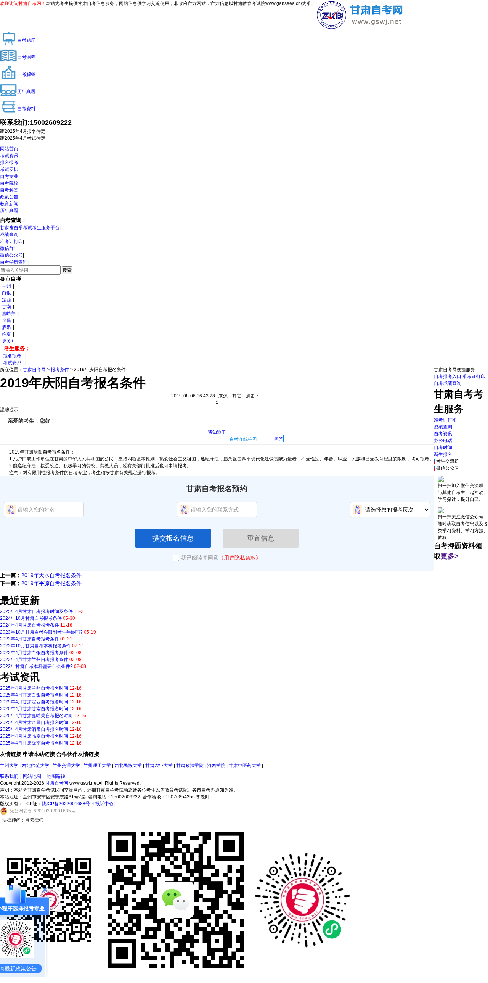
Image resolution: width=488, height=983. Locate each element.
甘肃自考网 (34, 369)
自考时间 (443, 447)
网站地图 (32, 776)
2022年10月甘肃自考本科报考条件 (35, 645)
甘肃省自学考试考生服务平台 (29, 227)
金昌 (6, 320)
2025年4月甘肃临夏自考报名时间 (34, 736)
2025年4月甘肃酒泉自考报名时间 (34, 729)
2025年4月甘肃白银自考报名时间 (34, 695)
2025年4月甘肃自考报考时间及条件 (36, 611)
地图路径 (56, 776)
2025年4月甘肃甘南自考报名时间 (34, 708)
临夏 (6, 334)
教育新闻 (9, 203)
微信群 (7, 248)
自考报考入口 (447, 376)
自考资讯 (443, 433)
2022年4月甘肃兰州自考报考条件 (34, 659)
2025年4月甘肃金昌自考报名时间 (34, 722)
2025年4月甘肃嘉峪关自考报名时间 (36, 715)
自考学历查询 (13, 262)
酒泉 (6, 327)
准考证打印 (11, 241)
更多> (450, 556)
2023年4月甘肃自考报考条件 (29, 639)
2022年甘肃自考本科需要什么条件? (36, 666)
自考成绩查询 (447, 383)
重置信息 (260, 538)
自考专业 (9, 176)
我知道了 (217, 432)
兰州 (6, 286)
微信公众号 (11, 255)
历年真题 (9, 210)
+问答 (277, 439)
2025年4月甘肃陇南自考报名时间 (34, 743)
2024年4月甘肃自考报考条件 (29, 625)
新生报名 (443, 454)
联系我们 (9, 776)
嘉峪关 (9, 313)
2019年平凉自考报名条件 (51, 583)
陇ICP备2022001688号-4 (68, 803)
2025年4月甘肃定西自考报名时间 (34, 702)
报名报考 (9, 162)
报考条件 (60, 369)
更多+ (8, 341)
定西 (6, 299)
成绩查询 (9, 234)
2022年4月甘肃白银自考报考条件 (34, 652)
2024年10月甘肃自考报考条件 (31, 618)
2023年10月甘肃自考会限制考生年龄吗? (41, 632)
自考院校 (9, 183)
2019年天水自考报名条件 (51, 575)
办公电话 (443, 440)
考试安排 (9, 169)
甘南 (6, 306)
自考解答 (9, 190)
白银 (6, 293)
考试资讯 (9, 155)
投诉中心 (104, 803)
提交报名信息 (173, 538)
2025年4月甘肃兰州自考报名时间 (34, 688)
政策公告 (9, 196)
